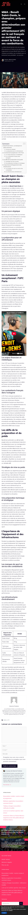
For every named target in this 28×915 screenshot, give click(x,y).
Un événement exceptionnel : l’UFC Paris (13, 152)
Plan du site (5, 865)
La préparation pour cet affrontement (14, 151)
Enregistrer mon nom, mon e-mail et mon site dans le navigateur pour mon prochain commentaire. (14, 759)
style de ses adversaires (18, 518)
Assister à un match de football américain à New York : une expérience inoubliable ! (13, 845)
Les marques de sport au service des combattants (14, 169)
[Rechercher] (21, 903)
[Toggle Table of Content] (23, 144)
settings (10, 910)
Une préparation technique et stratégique (15, 163)
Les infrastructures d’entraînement (13, 171)
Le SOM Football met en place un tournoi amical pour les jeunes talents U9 (13, 832)
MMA (5, 720)
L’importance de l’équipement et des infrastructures (12, 165)
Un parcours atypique (10, 149)
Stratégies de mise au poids (12, 161)
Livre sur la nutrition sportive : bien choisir (14, 887)
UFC (8, 720)
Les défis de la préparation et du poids (13, 159)
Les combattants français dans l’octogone (13, 157)
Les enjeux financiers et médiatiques (14, 154)
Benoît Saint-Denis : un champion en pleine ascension (12, 146)
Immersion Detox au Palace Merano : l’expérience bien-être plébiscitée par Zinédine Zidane (13, 818)
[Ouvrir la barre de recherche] (21, 4)
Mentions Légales (7, 862)
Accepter (4, 912)
